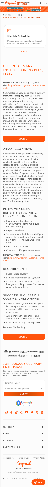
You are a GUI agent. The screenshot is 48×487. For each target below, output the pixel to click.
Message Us (21, 2)
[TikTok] (16, 412)
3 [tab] (26, 51)
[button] (2, 3)
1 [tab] (21, 51)
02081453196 (22, 4)
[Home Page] (10, 3)
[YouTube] (27, 412)
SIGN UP (24, 138)
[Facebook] (11, 412)
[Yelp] (21, 412)
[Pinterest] (32, 412)
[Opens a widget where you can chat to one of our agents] (38, 482)
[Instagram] (6, 412)
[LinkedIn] (42, 412)
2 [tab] (24, 51)
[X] (37, 412)
